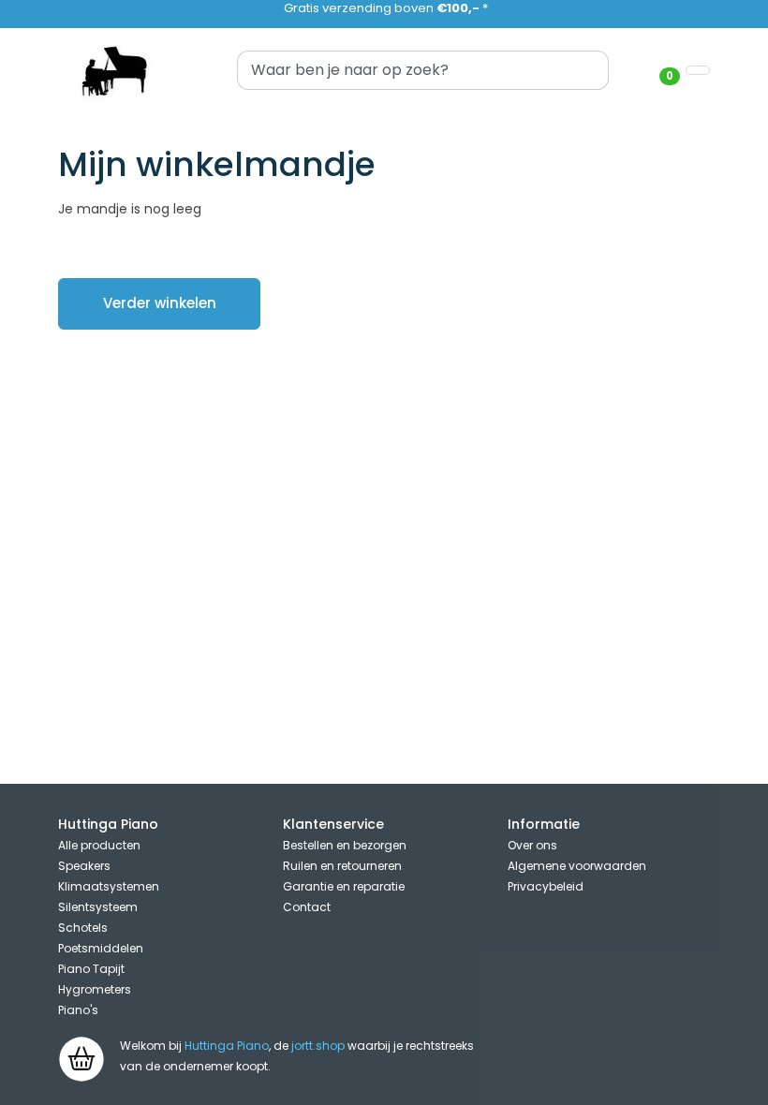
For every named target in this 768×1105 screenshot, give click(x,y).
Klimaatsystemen (108, 886)
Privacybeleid (545, 886)
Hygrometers (94, 989)
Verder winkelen (159, 303)
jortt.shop (318, 1045)
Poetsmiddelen (100, 948)
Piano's (78, 1010)
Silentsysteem (98, 907)
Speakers (84, 866)
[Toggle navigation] (698, 70)
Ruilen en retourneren (342, 866)
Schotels (83, 928)
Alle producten (99, 845)
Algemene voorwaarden (577, 866)
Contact (307, 907)
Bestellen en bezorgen (344, 845)
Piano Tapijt (91, 969)
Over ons (532, 845)
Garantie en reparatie (344, 886)
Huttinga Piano (227, 1045)
